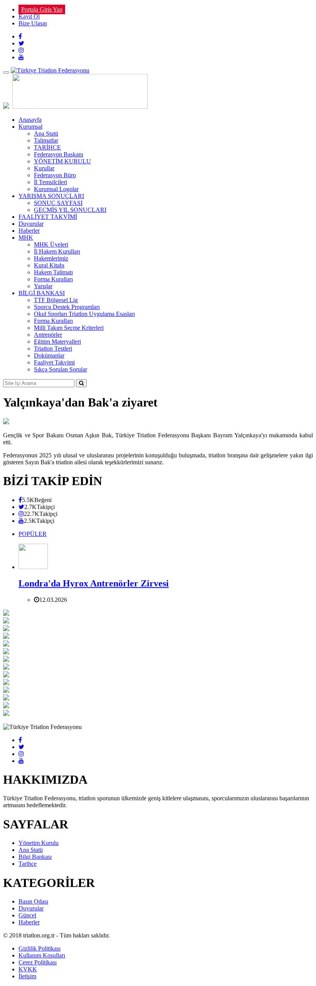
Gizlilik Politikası (39, 948)
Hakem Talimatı (53, 272)
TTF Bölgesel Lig (56, 300)
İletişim (27, 976)
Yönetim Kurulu (38, 843)
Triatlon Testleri (53, 348)
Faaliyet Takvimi (54, 362)
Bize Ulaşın (32, 23)
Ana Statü (46, 133)
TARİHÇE (47, 147)
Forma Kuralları (53, 279)
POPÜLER (32, 534)
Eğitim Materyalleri (57, 341)
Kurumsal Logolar (56, 189)
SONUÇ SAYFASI (58, 203)
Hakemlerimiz (51, 258)
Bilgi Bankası (35, 856)
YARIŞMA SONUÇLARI (51, 196)
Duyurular (31, 223)
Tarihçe (27, 863)
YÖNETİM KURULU (62, 161)
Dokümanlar (49, 355)
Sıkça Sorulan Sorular (60, 369)
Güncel (27, 915)
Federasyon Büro (55, 175)
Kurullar (44, 168)
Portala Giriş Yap (41, 9)
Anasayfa (30, 119)
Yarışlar (43, 286)
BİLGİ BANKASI (41, 293)
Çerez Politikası (37, 962)
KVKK (27, 969)
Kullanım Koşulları (41, 955)
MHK (25, 237)
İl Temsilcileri (50, 182)
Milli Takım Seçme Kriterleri (69, 327)
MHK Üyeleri (51, 244)
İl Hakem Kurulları (57, 251)
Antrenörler (48, 334)
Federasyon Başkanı (58, 154)
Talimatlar (46, 140)
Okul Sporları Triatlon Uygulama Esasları (84, 314)
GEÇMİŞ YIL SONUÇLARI (70, 210)
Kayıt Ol (29, 16)
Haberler (29, 230)
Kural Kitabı (49, 265)
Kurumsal (30, 126)
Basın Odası (33, 901)
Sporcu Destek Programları (67, 307)
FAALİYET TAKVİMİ (47, 216)
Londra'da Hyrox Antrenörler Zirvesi (93, 583)
